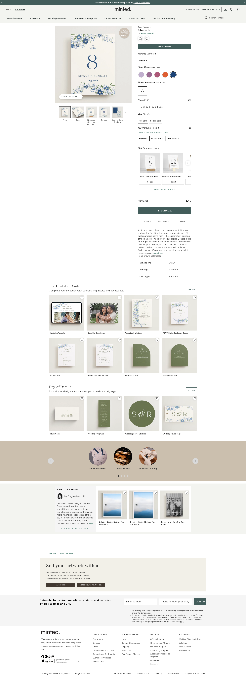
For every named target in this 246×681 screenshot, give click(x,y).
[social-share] (140, 38)
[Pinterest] (46, 656)
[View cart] (238, 9)
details (147, 221)
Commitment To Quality (103, 650)
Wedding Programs (96, 434)
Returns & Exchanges (131, 643)
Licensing (154, 664)
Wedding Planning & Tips (189, 639)
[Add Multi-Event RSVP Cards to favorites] (119, 340)
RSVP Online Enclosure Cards (175, 333)
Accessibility (173, 673)
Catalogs (183, 643)
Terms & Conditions (122, 673)
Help (124, 639)
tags (182, 221)
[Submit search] (206, 18)
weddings (20, 9)
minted (9, 9)
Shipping (125, 646)
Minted (52, 553)
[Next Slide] (188, 163)
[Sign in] (225, 9)
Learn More (60, 585)
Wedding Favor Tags (172, 434)
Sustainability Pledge (102, 657)
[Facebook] (42, 656)
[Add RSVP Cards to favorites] (82, 340)
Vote (218, 9)
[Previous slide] (57, 112)
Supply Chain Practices (195, 673)
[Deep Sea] (173, 74)
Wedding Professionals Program (160, 655)
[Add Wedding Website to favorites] (82, 297)
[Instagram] (53, 656)
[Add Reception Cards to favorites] (194, 340)
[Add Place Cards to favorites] (82, 398)
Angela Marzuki (147, 33)
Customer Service (131, 635)
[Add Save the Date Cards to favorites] (119, 297)
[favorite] (147, 38)
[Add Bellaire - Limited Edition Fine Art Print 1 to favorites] (124, 492)
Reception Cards (170, 375)
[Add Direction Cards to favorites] (157, 340)
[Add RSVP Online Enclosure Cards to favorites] (194, 297)
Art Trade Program (158, 646)
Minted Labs (98, 661)
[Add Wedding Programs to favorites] (119, 398)
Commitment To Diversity (104, 654)
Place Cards (55, 434)
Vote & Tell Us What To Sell (91, 585)
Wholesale (154, 660)
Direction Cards (132, 375)
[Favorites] (231, 9)
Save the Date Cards (96, 333)
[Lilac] (141, 74)
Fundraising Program (159, 650)
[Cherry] (157, 74)
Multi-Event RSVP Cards (98, 375)
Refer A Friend (185, 646)
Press (95, 646)
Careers (96, 643)
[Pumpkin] (165, 74)
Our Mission (98, 639)
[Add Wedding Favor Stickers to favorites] (157, 398)
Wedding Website (57, 333)
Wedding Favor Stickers (135, 434)
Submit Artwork (207, 9)
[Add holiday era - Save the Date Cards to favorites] (186, 492)
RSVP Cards (55, 375)
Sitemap (158, 673)
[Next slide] (125, 112)
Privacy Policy (143, 673)
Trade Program (192, 9)
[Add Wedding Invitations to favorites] (157, 297)
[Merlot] (149, 74)
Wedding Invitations (133, 333)
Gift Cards (126, 650)
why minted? (164, 221)
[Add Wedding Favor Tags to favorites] (194, 398)
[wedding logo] (123, 9)
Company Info (100, 635)
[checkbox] (150, 182)
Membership (184, 650)
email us (158, 253)
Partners (154, 635)
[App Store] (48, 662)
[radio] (143, 60)
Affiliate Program (157, 639)
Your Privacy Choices (131, 654)
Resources (184, 635)
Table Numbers (67, 553)
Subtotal (143, 200)
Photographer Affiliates (160, 643)
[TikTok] (49, 656)
